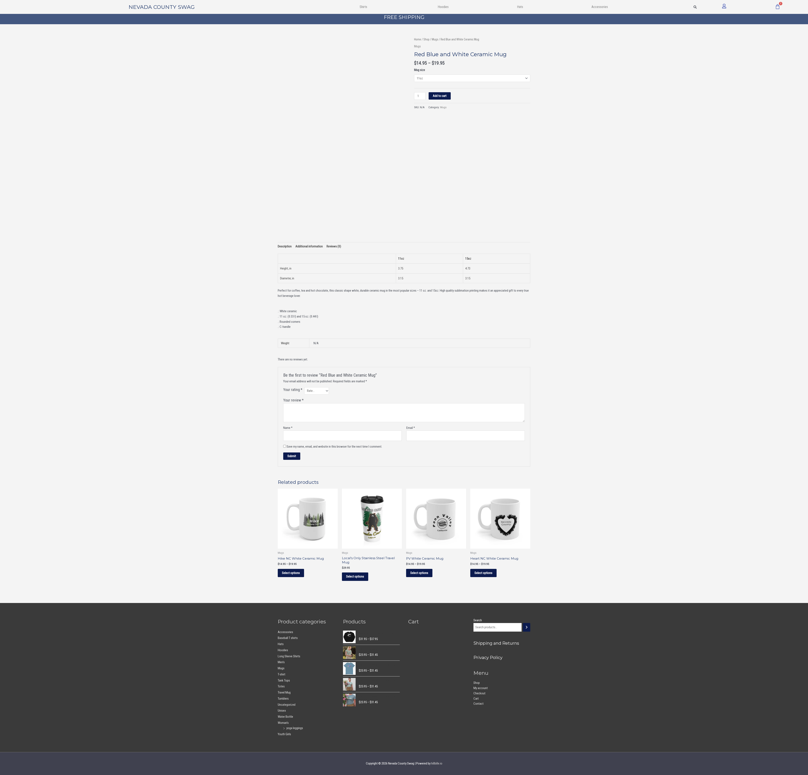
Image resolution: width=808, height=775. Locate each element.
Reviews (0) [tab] (334, 246)
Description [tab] (285, 246)
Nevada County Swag (162, 7)
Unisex (282, 710)
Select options (291, 573)
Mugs (435, 39)
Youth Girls (284, 734)
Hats (520, 7)
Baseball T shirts (288, 638)
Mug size (419, 70)
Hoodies (443, 7)
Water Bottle (285, 717)
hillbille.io (436, 763)
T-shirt (281, 674)
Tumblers (283, 698)
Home (417, 39)
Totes (281, 686)
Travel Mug (284, 692)
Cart (476, 698)
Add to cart (440, 96)
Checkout (479, 693)
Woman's (283, 723)
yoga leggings (294, 728)
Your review (293, 400)
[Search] (526, 627)
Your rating (292, 389)
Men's (281, 662)
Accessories (285, 632)
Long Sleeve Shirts (289, 656)
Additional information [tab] (309, 246)
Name (287, 428)
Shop (426, 39)
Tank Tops (284, 680)
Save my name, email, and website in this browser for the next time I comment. (334, 446)
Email (410, 428)
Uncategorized (286, 705)
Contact (478, 704)
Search (477, 620)
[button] (364, 7)
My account (480, 688)
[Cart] (777, 6)
